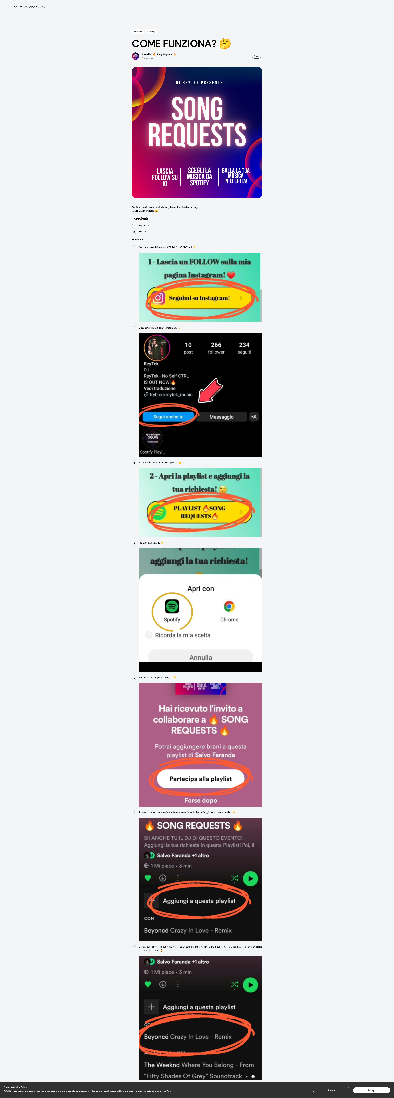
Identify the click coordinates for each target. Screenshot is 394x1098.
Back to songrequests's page (29, 6)
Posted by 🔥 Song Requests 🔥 (159, 54)
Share (256, 56)
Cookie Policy (166, 1091)
